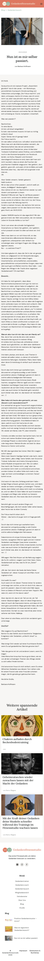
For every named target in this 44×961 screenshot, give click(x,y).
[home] (18, 4)
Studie (22, 908)
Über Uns (22, 900)
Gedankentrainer (22, 881)
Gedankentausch (14, 10)
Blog (3, 10)
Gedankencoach (22, 885)
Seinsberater (22, 896)
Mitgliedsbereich (22, 892)
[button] (41, 3)
